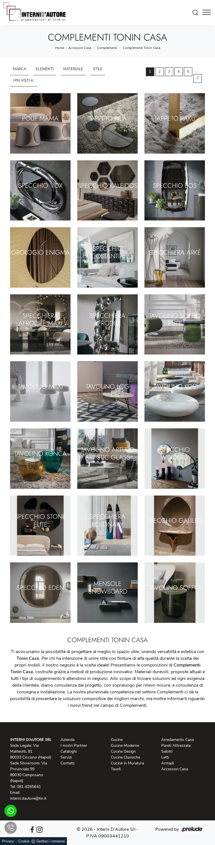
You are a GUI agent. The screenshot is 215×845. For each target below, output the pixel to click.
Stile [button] (97, 69)
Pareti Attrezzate (176, 745)
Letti (165, 757)
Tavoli (116, 769)
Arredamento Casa (177, 739)
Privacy (8, 841)
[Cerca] (197, 12)
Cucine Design (123, 751)
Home (59, 48)
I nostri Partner (73, 745)
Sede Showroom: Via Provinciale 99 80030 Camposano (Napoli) (28, 771)
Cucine (117, 739)
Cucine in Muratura (127, 763)
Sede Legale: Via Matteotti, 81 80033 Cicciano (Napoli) (30, 751)
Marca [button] (19, 69)
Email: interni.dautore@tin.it (28, 795)
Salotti (166, 751)
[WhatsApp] (10, 811)
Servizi (66, 757)
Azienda (67, 739)
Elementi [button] (44, 69)
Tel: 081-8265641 (25, 786)
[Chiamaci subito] (10, 827)
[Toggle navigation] (206, 12)
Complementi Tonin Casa (141, 48)
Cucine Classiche (125, 757)
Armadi (167, 763)
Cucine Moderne (125, 745)
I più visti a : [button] (24, 80)
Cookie (23, 841)
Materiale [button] (73, 69)
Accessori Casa (79, 48)
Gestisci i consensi (50, 841)
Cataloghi (68, 751)
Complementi (107, 48)
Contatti (67, 763)
